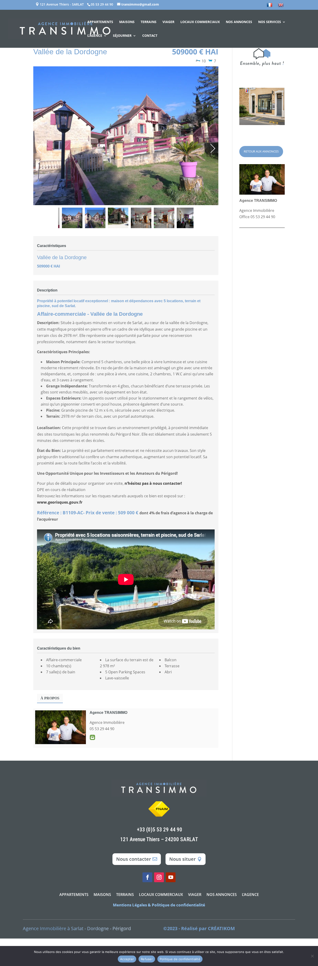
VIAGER (168, 22)
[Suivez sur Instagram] (159, 877)
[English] (281, 6)
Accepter (127, 959)
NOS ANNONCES (239, 22)
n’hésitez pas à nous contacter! (153, 483)
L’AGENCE (94, 36)
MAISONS (127, 22)
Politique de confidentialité (180, 959)
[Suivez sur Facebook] (147, 877)
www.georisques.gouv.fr (59, 502)
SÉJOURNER (122, 36)
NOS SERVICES (269, 22)
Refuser (147, 959)
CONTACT (149, 36)
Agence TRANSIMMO (108, 713)
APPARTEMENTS (100, 22)
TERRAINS (148, 22)
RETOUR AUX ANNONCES (261, 151)
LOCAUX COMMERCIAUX (200, 22)
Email (92, 737)
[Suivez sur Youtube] (171, 877)
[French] (270, 6)
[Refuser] (312, 956)
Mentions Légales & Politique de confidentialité (159, 905)
